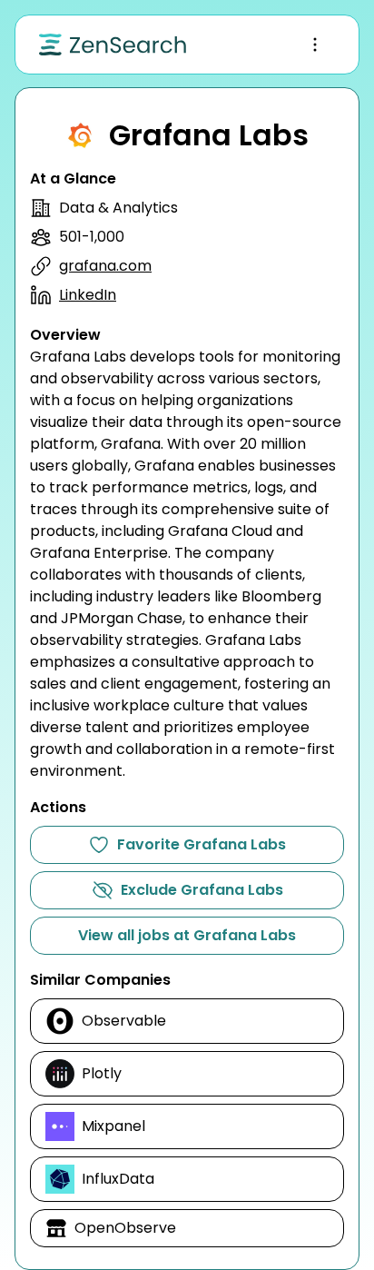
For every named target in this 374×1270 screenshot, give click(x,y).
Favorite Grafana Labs (201, 844)
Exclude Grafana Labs (202, 889)
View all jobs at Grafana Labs (187, 935)
